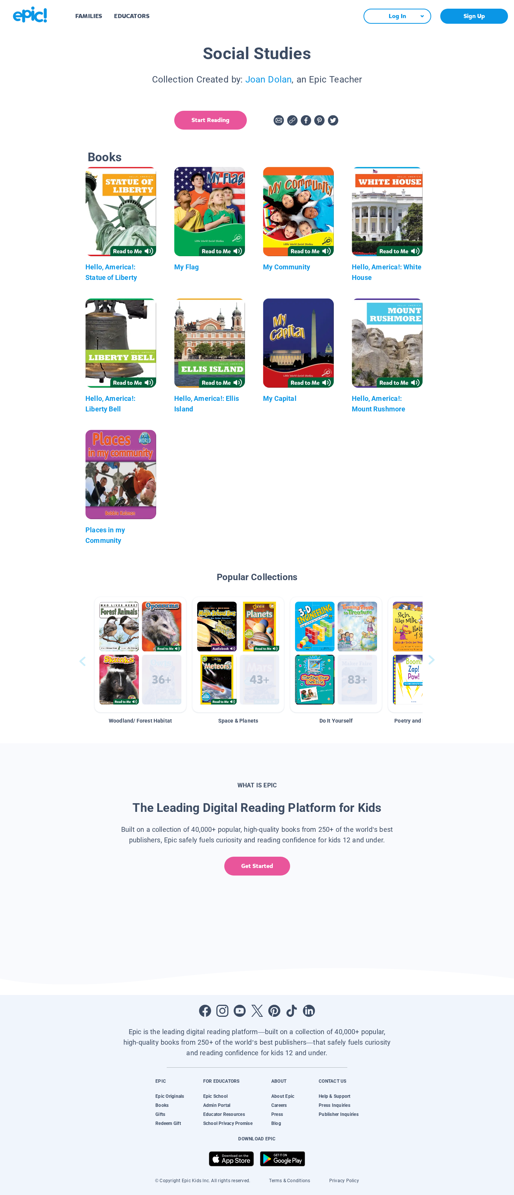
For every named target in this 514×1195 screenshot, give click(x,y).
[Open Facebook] (205, 1011)
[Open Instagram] (222, 1011)
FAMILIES (88, 16)
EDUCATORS (131, 16)
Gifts (160, 1114)
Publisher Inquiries (339, 1114)
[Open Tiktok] (292, 1011)
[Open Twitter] (257, 1011)
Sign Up (474, 16)
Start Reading (211, 120)
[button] (140, 654)
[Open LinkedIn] (309, 1011)
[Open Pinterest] (274, 1011)
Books (162, 1105)
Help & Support (334, 1096)
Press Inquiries (334, 1105)
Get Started (257, 866)
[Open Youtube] (240, 1011)
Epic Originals (169, 1096)
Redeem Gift (168, 1123)
